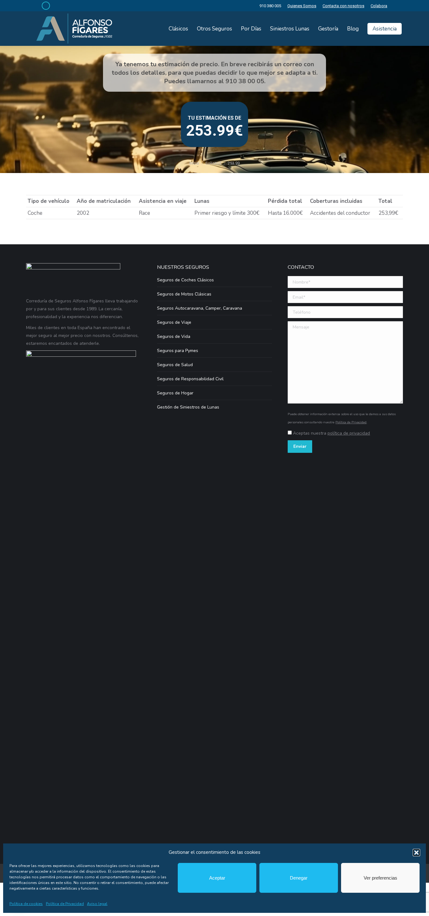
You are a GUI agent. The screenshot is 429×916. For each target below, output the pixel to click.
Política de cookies (26, 903)
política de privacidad (349, 433)
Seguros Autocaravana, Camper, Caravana (199, 308)
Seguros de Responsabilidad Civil (190, 379)
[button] (416, 852)
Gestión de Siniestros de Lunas (188, 407)
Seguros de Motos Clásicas (184, 294)
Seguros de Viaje (174, 322)
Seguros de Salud (175, 365)
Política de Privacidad (65, 903)
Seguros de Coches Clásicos (185, 280)
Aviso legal (97, 903)
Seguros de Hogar (175, 393)
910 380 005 (270, 5)
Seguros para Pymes (177, 351)
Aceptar (217, 878)
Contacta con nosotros (343, 5)
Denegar (298, 878)
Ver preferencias (380, 878)
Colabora (379, 5)
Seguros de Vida (173, 336)
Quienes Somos (301, 5)
